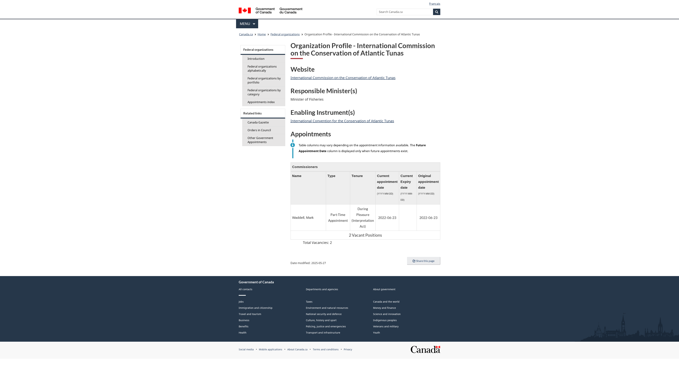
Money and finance (384, 307)
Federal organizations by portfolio (264, 80)
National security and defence (324, 314)
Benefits (243, 326)
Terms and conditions (326, 349)
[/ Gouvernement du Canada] (270, 11)
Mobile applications (270, 349)
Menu (245, 23)
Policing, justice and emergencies (326, 326)
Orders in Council (259, 130)
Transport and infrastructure (323, 332)
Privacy (348, 349)
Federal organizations (285, 34)
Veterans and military (386, 326)
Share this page (425, 260)
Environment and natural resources (327, 307)
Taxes (309, 301)
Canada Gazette (258, 122)
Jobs (241, 301)
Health (242, 332)
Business (244, 320)
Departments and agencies (322, 289)
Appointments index (261, 102)
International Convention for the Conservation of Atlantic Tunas (342, 120)
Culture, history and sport (321, 320)
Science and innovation (387, 314)
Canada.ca (246, 34)
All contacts (245, 289)
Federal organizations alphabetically (262, 69)
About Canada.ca (297, 349)
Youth (376, 332)
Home (262, 34)
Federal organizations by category (264, 92)
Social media (246, 349)
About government (384, 289)
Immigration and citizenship (255, 307)
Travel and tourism (250, 314)
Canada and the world (386, 301)
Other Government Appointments (260, 140)
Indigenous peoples (385, 320)
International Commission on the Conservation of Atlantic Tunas (343, 77)
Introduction (256, 59)
